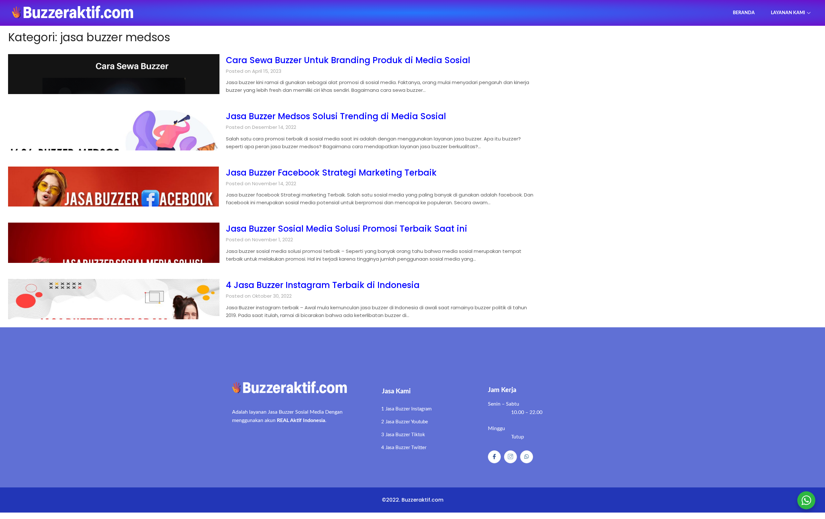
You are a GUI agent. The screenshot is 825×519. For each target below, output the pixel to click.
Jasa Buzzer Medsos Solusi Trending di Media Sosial (336, 116)
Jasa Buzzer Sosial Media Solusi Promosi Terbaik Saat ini (346, 229)
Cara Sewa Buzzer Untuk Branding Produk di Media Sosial (348, 60)
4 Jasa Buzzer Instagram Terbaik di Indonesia (323, 285)
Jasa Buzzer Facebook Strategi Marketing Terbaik (331, 172)
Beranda (744, 13)
